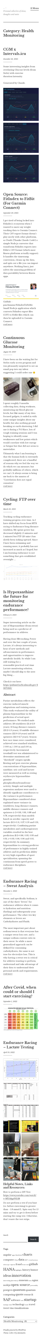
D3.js (16, 1260)
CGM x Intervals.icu (14, 51)
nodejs (6, 1285)
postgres (7, 1290)
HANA (9, 1269)
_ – (5, 8)
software (15, 1300)
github (33, 1264)
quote (19, 1294)
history (26, 1270)
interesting (6, 1280)
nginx (35, 1280)
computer (8, 1260)
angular (7, 1255)
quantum (19, 1289)
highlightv (18, 1270)
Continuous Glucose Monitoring (14, 342)
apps (13, 1255)
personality (34, 1285)
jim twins (14, 1280)
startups (6, 1305)
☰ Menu (34, 8)
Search (5, 1235)
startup (30, 1300)
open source (20, 1285)
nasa (30, 1280)
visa (12, 1308)
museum (23, 1280)
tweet (6, 1308)
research (28, 1294)
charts (27, 1254)
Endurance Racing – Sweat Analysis (20, 883)
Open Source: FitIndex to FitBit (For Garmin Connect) (18, 201)
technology (18, 1304)
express (12, 1264)
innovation (21, 1275)
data (21, 1259)
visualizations (21, 1308)
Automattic (21, 1333)
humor (34, 1270)
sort (22, 1300)
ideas (7, 1276)
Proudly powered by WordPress (14, 1330)
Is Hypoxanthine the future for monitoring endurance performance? (18, 601)
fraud (19, 1264)
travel (32, 1304)
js (17, 1280)
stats (10, 1305)
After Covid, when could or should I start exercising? (19, 991)
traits (26, 1305)
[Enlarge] (36, 567)
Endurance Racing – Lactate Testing (20, 1045)
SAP (6, 1300)
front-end (25, 1264)
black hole (19, 1255)
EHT (26, 1260)
